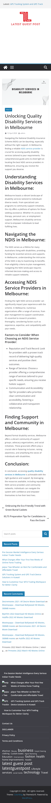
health (40, 756)
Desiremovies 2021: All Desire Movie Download (23, 601)
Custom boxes (17, 754)
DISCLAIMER (7, 729)
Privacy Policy (8, 735)
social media (18, 773)
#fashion (6, 751)
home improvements (13, 759)
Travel (44, 772)
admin (22, 133)
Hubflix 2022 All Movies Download (17, 617)
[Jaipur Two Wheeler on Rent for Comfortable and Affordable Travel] (5, 693)
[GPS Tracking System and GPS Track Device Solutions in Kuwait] (5, 702)
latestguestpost (16, 768)
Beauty (14, 751)
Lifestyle (35, 768)
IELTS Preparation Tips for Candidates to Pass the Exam (25, 518)
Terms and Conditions (12, 741)
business (25, 750)
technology (32, 772)
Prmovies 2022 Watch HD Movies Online (26, 650)
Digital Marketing (31, 754)
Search (45, 533)
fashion (30, 756)
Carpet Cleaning (40, 751)
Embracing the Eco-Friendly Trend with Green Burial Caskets (25, 507)
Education (7, 756)
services (7, 772)
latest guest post (17, 763)
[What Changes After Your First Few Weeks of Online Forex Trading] (5, 684)
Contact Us (7, 723)
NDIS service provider (31, 148)
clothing (6, 754)
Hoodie (28, 760)
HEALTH (8, 110)
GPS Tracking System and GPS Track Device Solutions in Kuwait (26, 5)
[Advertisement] (25, 47)
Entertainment (19, 757)
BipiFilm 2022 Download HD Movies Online (21, 614)
